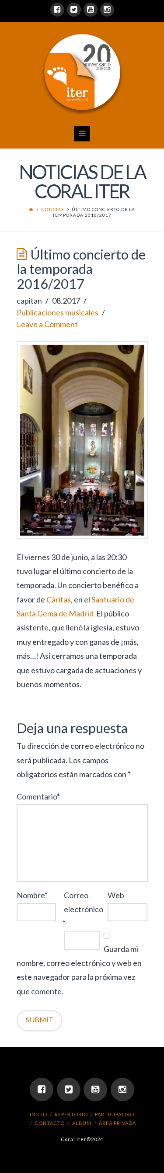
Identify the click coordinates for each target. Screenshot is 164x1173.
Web (116, 895)
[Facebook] (57, 10)
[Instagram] (107, 10)
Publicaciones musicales (57, 312)
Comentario (38, 796)
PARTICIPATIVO (114, 1114)
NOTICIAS (52, 209)
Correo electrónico (82, 909)
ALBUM (81, 1123)
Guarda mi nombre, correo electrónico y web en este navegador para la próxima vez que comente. (79, 970)
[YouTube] (91, 10)
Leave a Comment (47, 324)
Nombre (32, 895)
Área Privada (117, 1123)
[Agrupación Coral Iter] (82, 72)
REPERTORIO (71, 1114)
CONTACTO (50, 1123)
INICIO (38, 1114)
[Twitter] (74, 10)
